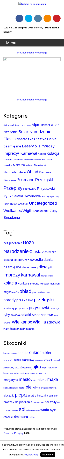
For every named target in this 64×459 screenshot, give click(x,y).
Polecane (25, 179)
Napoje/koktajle (14, 172)
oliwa (36, 387)
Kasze (42, 153)
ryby (6, 315)
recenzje (54, 308)
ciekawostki (32, 259)
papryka (52, 387)
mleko (42, 380)
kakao (6, 373)
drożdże (19, 367)
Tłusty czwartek (19, 203)
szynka (15, 410)
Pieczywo (9, 180)
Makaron (19, 165)
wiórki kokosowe (33, 410)
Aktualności (9, 125)
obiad (25, 291)
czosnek (48, 360)
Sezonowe (32, 196)
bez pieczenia (12, 243)
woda (44, 410)
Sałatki (17, 196)
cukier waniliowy (23, 359)
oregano (44, 388)
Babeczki (47, 125)
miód (33, 380)
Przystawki (46, 188)
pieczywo (46, 292)
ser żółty (50, 402)
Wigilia (28, 211)
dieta (43, 267)
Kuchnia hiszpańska (32, 160)
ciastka (8, 260)
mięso (7, 292)
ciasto (18, 260)
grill (50, 267)
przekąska (24, 300)
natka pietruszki (10, 388)
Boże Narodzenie (34, 131)
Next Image (41, 52)
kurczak (44, 283)
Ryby (7, 196)
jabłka (27, 367)
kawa (43, 276)
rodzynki (36, 402)
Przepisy (13, 188)
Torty (6, 203)
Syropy (50, 196)
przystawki (39, 307)
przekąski (44, 299)
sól (22, 409)
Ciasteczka (24, 139)
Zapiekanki (41, 211)
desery (34, 267)
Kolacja (52, 153)
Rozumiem (48, 454)
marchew (42, 373)
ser (34, 315)
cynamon (39, 360)
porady (9, 300)
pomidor (53, 395)
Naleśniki (40, 165)
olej (29, 387)
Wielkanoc (12, 210)
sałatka (15, 315)
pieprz (21, 395)
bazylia (14, 353)
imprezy (48, 146)
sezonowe (45, 315)
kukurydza (14, 373)
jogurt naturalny (49, 367)
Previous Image (25, 52)
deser (25, 267)
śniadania (16, 328)
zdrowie (53, 322)
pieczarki (37, 292)
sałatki (25, 315)
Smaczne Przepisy (13, 433)
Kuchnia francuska (13, 159)
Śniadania (11, 217)
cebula (23, 353)
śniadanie (28, 328)
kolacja (10, 283)
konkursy (34, 283)
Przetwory (29, 189)
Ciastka (40, 139)
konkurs (24, 283)
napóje (15, 292)
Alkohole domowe (23, 125)
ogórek (22, 388)
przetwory (9, 308)
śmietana (21, 417)
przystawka (21, 308)
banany (6, 353)
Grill (37, 146)
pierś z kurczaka (38, 395)
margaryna (10, 380)
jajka (36, 366)
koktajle (49, 276)
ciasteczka (49, 252)
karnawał (30, 275)
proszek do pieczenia (17, 402)
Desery (28, 146)
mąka (52, 379)
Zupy (53, 211)
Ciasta (9, 139)
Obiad (32, 171)
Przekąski (44, 179)
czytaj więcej (31, 454)
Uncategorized (43, 203)
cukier (35, 352)
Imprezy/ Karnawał (20, 153)
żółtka (32, 417)
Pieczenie (45, 172)
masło (25, 379)
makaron (55, 283)
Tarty (56, 196)
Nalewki (29, 165)
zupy (6, 329)
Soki (43, 196)
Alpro (36, 125)
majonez (24, 373)
